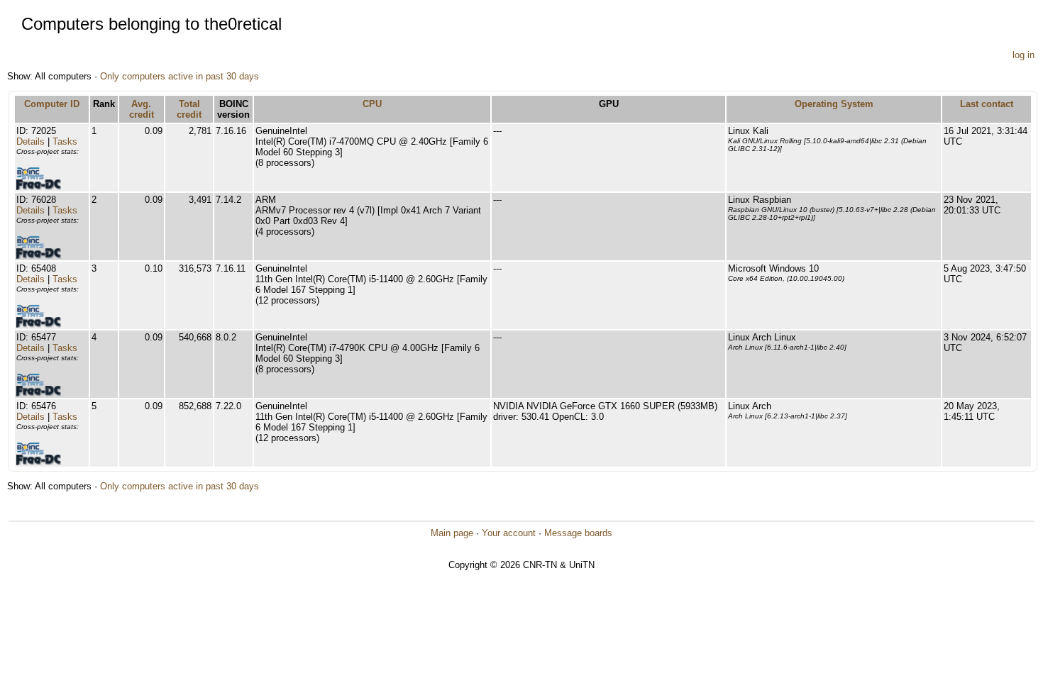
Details (30, 141)
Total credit (189, 109)
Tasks (65, 141)
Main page (452, 533)
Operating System (834, 104)
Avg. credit (141, 109)
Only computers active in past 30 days (179, 76)
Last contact (986, 104)
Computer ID (51, 104)
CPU (372, 104)
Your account (509, 533)
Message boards (578, 533)
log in (1023, 55)
